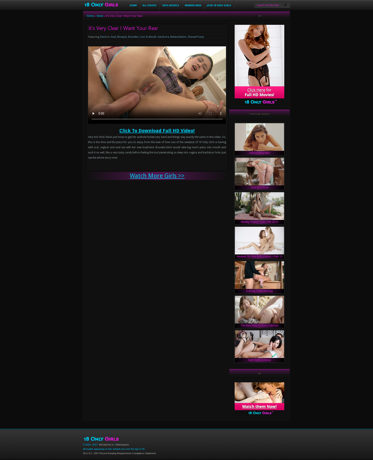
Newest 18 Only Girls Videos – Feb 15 (259, 256)
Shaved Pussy (196, 36)
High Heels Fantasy (259, 360)
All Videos (149, 5)
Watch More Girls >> (157, 175)
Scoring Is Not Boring (259, 291)
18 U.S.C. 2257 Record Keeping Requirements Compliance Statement (119, 453)
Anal (113, 36)
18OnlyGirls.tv (106, 444)
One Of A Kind (259, 187)
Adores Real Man (259, 152)
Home (133, 5)
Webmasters (122, 444)
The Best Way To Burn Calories (259, 325)
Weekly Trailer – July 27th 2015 (259, 222)
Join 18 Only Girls (219, 5)
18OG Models (170, 5)
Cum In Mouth (147, 36)
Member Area (193, 5)
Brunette (133, 36)
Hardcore (163, 36)
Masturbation (178, 36)
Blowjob (122, 36)
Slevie (99, 15)
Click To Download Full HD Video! (157, 130)
